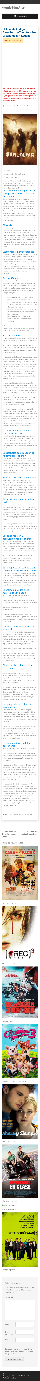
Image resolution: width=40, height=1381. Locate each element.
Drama (24, 814)
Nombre (8, 1324)
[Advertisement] (20, 65)
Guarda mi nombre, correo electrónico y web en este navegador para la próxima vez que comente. (19, 1351)
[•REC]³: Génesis (8, 963)
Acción (15, 814)
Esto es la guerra (9, 1209)
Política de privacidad (9, 1378)
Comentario (9, 1297)
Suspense (29, 814)
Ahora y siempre (8, 1141)
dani (20, 106)
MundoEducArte (13, 7)
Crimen (19, 814)
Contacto (27, 1376)
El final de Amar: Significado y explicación (29, 834)
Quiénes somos (8, 1374)
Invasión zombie (8, 1021)
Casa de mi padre (9, 903)
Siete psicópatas (8, 1269)
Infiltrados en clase (9, 1201)
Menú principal (22, 16)
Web (6, 1340)
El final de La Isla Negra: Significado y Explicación (9, 834)
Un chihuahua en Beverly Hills (14, 1081)
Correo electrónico (9, 1333)
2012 (6, 814)
